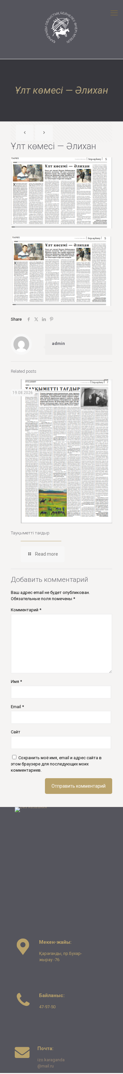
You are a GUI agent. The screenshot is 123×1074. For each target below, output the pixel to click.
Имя (16, 681)
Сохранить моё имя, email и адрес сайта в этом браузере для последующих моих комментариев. (56, 764)
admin (58, 343)
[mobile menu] (114, 13)
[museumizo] (61, 27)
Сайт (15, 731)
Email (17, 706)
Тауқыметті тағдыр (30, 532)
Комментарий (26, 609)
